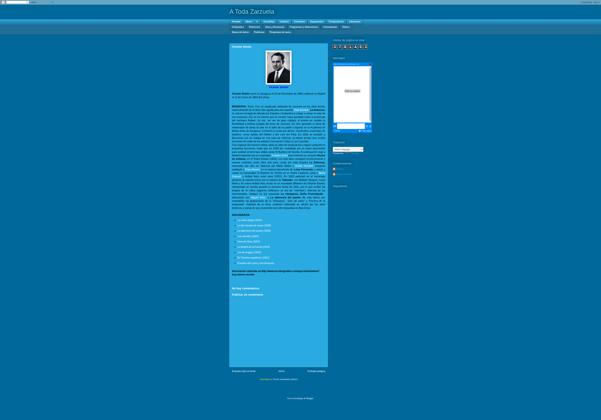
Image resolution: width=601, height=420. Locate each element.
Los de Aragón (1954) (249, 252)
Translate (354, 153)
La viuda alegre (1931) (249, 220)
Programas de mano (280, 32)
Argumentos (316, 21)
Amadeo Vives (279, 155)
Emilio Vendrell (304, 166)
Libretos (284, 21)
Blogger (309, 398)
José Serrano (301, 110)
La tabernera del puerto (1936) (254, 230)
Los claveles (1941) (248, 236)
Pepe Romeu (252, 169)
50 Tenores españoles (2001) (253, 257)
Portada (236, 21)
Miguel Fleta (258, 197)
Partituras (259, 32)
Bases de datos (240, 32)
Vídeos (345, 27)
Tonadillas (269, 21)
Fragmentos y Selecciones (304, 27)
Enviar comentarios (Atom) (285, 379)
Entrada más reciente (244, 371)
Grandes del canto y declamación (255, 263)
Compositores (336, 21)
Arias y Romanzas (274, 27)
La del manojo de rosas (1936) (254, 225)
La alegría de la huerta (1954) (253, 247)
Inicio (282, 371)
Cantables (299, 21)
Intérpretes (238, 27)
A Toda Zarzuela (251, 11)
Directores (254, 27)
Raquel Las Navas (344, 174)
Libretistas (354, 21)
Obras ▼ (252, 21)
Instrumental (330, 27)
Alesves (339, 169)
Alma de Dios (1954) (248, 241)
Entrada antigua (316, 371)
